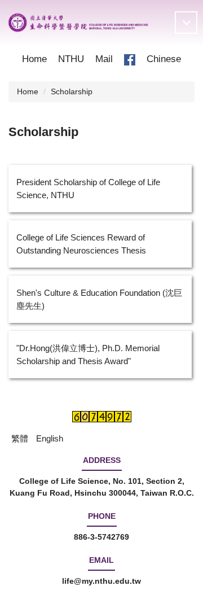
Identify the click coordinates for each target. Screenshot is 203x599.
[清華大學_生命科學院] (78, 22)
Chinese (164, 59)
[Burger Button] (186, 22)
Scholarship (71, 91)
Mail (104, 59)
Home (34, 59)
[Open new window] (129, 59)
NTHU (71, 59)
